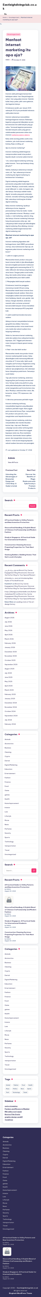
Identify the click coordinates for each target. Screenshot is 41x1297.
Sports (7, 837)
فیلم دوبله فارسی (10, 570)
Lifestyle (8, 816)
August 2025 (9, 669)
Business (8, 748)
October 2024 (10, 711)
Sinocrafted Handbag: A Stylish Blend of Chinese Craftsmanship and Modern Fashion (20, 530)
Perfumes (8, 829)
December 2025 (11, 652)
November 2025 (11, 656)
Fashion (7, 778)
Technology (9, 842)
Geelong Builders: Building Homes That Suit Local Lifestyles (20, 556)
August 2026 (9, 618)
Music (7, 1089)
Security (8, 833)
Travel (7, 850)
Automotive (9, 744)
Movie (7, 820)
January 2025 (10, 699)
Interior (7, 807)
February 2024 (10, 724)
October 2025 (10, 660)
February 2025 (10, 694)
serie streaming (11, 1106)
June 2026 (8, 626)
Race (22, 1089)
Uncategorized (13, 34)
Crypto (7, 756)
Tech (7, 1092)
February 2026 (10, 643)
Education (8, 769)
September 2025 (11, 664)
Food (7, 786)
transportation (10, 846)
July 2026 (8, 622)
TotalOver (9, 1120)
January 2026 (10, 647)
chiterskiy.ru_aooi (11, 578)
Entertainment (10, 773)
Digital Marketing (11, 765)
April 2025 (9, 686)
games (7, 795)
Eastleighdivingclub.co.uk (20, 6)
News (7, 824)
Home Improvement (12, 803)
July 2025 (8, 673)
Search (9, 500)
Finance (8, 782)
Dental (7, 761)
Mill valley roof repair (13, 1112)
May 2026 (8, 630)
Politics (15, 1089)
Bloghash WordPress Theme (20, 1293)
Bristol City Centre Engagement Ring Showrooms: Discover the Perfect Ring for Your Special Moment (20, 572)
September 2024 (11, 716)
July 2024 (8, 720)
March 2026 (9, 639)
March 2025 (9, 690)
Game (7, 790)
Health (7, 799)
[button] (13, 462)
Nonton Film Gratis (12, 1114)
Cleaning (8, 752)
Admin (11, 458)
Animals (7, 739)
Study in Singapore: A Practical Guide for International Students (20, 538)
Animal (8, 1085)
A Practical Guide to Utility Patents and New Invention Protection (19, 521)
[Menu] (5, 14)
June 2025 (8, 677)
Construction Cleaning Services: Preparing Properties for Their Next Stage (19, 547)
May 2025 (8, 681)
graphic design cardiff (14, 1117)
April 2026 (9, 635)
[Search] (33, 870)
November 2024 (11, 707)
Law (6, 812)
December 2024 (11, 703)
